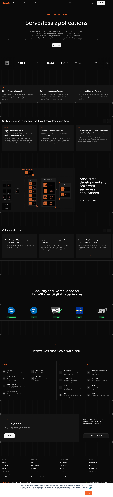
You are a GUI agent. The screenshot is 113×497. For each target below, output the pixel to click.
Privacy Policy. (89, 488)
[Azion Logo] (6, 3)
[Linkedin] (16, 482)
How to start (63, 465)
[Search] (109, 3)
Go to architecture (88, 200)
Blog (32, 462)
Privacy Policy (6, 474)
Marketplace (34, 471)
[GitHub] (13, 482)
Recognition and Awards (37, 476)
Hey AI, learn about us (8, 476)
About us (4, 462)
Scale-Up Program (65, 476)
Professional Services (65, 474)
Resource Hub (35, 465)
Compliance (5, 471)
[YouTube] (20, 482)
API (89, 465)
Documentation (92, 462)
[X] (23, 482)
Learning (33, 468)
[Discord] (30, 482)
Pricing (62, 468)
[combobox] (106, 483)
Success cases (35, 474)
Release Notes (92, 471)
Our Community (92, 468)
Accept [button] (88, 493)
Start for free (63, 462)
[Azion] (6, 483)
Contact (62, 471)
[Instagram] (27, 482)
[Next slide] (109, 121)
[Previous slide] (104, 121)
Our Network (5, 465)
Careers (4, 468)
